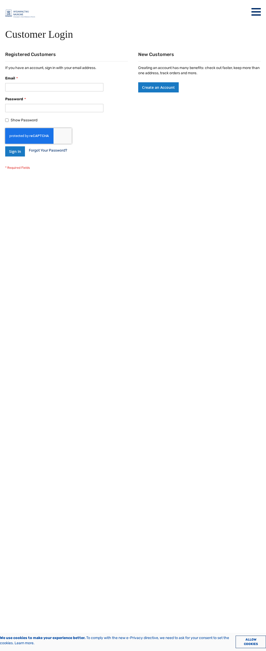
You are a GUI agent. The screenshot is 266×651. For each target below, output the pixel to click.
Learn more (24, 643)
